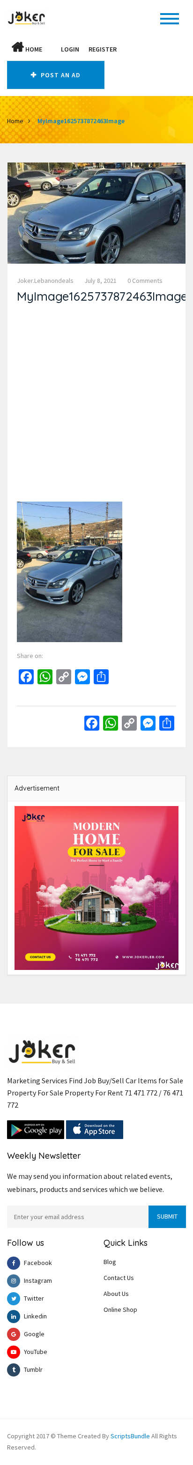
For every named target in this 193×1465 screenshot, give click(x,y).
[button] (51, 49)
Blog (110, 1262)
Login (70, 49)
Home (33, 49)
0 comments (145, 280)
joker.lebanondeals (45, 280)
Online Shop (120, 1309)
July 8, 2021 (100, 280)
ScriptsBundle (130, 1436)
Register (103, 49)
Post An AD (60, 75)
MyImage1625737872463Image (81, 121)
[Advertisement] (96, 405)
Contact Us (119, 1277)
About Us (116, 1293)
